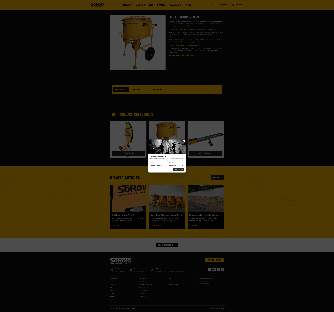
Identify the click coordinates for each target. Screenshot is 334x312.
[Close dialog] (184, 141)
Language (171, 162)
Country (152, 162)
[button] (158, 165)
